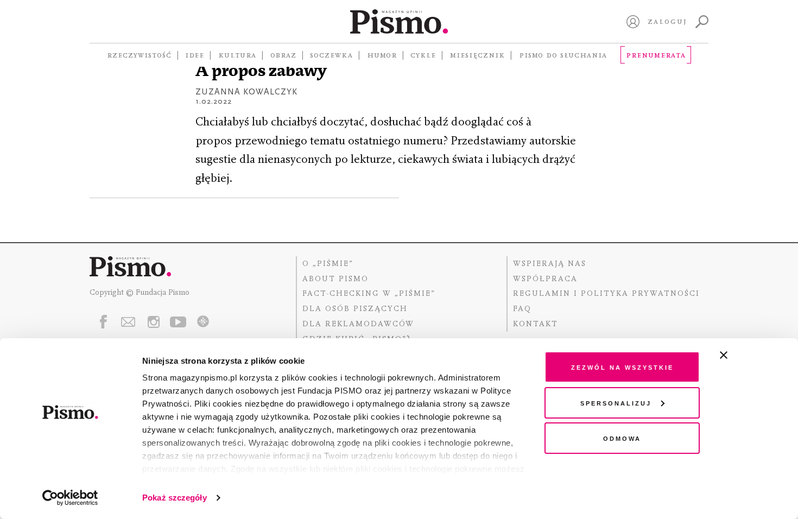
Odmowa (622, 437)
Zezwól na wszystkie (622, 366)
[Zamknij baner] (752, 355)
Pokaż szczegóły (174, 497)
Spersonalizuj (615, 402)
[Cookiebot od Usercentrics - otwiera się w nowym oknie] (70, 498)
